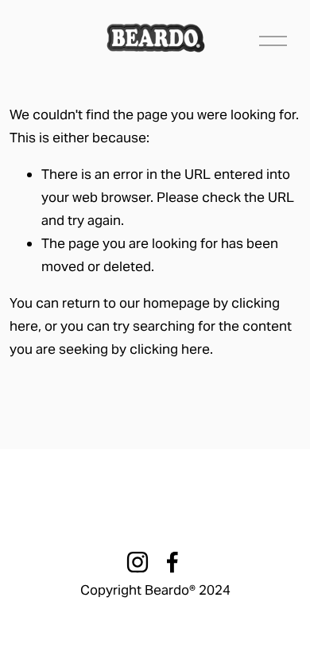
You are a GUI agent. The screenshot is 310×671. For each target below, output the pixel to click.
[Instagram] (137, 562)
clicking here (170, 349)
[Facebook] (172, 562)
